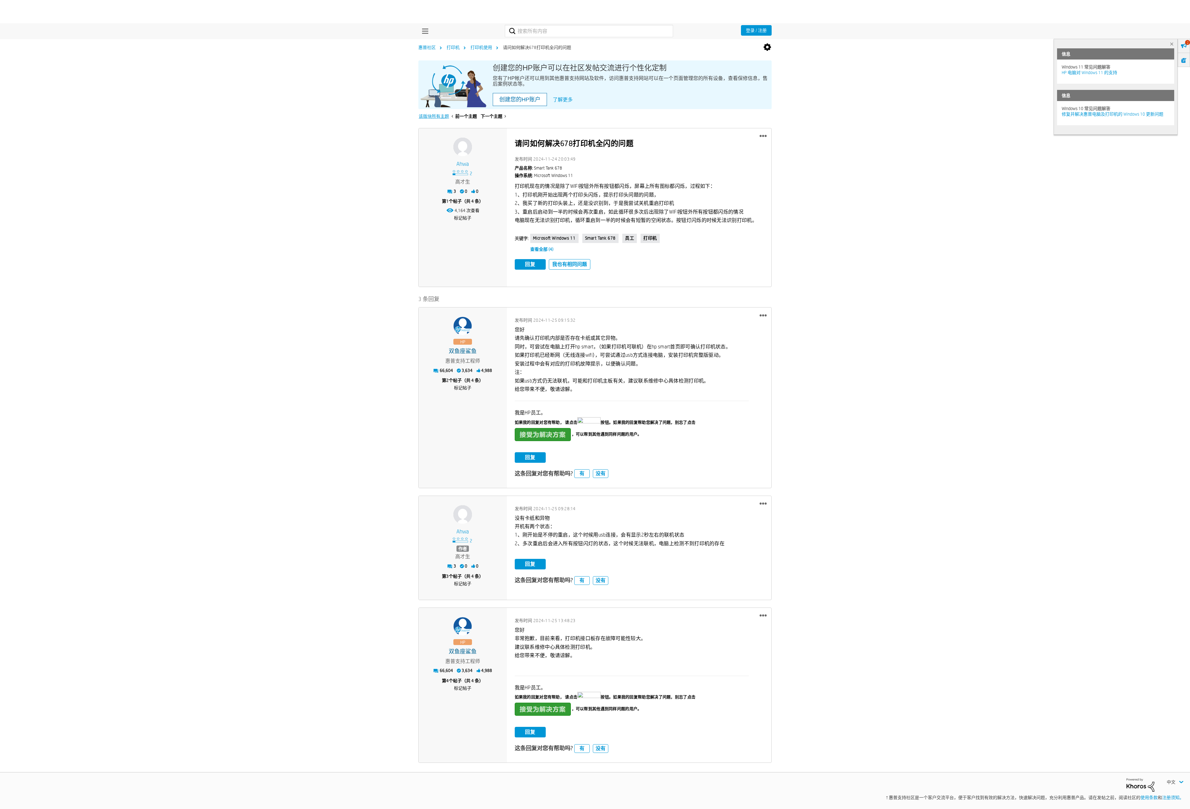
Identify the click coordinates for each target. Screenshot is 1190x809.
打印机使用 (481, 47)
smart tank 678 (600, 238)
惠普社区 (427, 47)
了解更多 (563, 99)
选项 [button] (767, 47)
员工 (629, 238)
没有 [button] (601, 473)
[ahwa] (462, 147)
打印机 (453, 47)
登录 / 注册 (756, 30)
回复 (530, 264)
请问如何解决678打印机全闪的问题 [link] (537, 47)
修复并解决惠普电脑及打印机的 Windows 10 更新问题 (1112, 114)
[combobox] (589, 31)
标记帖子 (462, 218)
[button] (763, 136)
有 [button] (582, 473)
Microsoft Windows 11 (554, 238)
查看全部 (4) (541, 249)
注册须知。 (1173, 797)
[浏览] (423, 31)
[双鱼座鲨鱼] (462, 326)
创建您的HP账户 (519, 99)
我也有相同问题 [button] (569, 264)
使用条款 (1149, 797)
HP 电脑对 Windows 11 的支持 (1089, 72)
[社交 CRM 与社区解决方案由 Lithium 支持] (1140, 784)
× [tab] (1171, 44)
